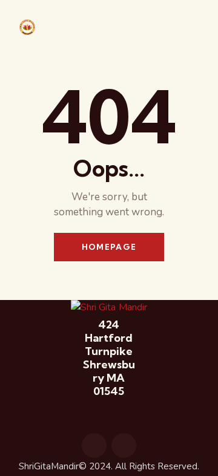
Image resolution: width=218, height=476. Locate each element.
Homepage (109, 247)
